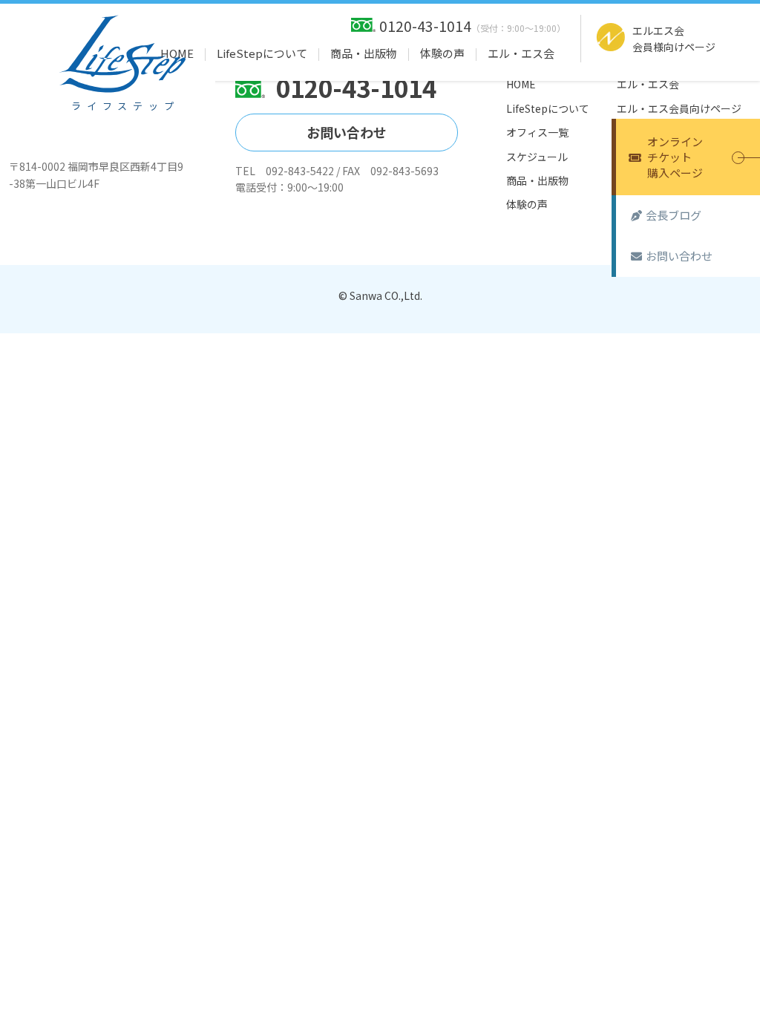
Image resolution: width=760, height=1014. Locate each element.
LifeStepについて (262, 53)
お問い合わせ (679, 256)
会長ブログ (673, 215)
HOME (177, 53)
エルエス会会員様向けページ (673, 38)
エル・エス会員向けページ (679, 108)
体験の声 (442, 53)
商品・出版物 (363, 53)
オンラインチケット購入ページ (675, 157)
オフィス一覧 (537, 132)
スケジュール (537, 156)
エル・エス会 (521, 53)
